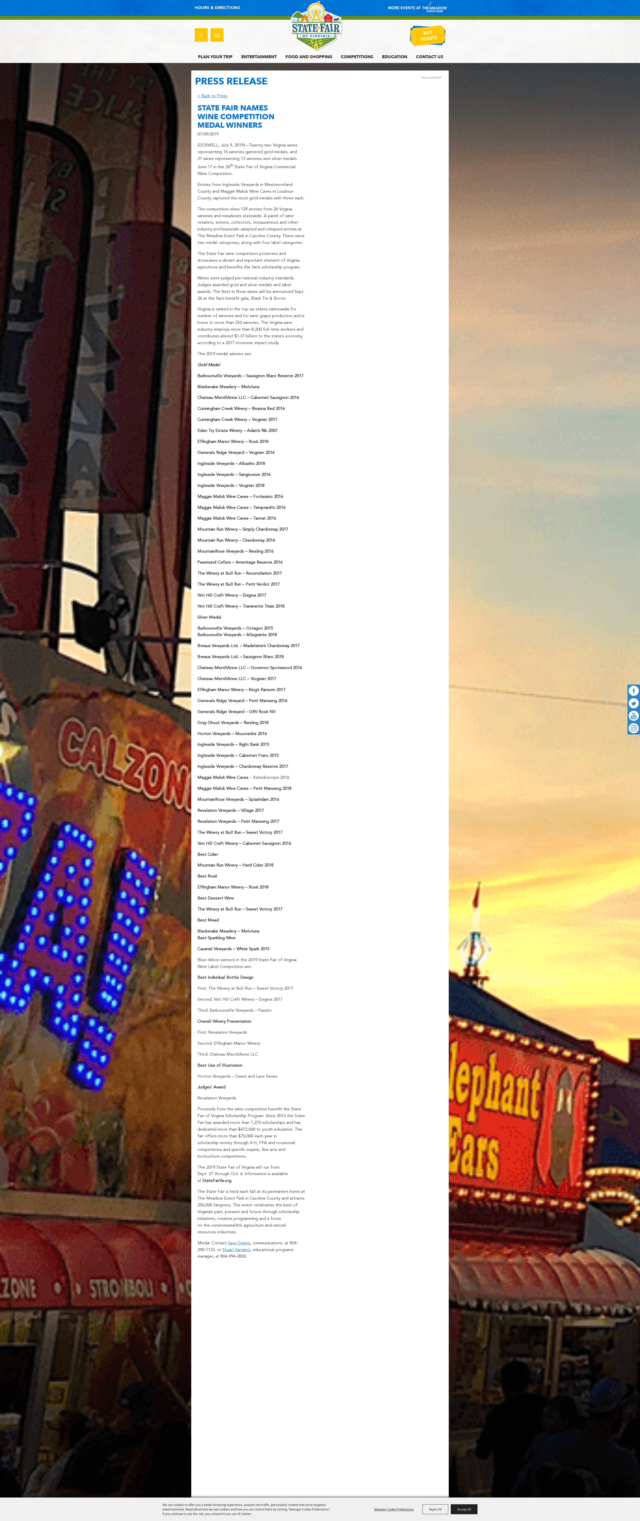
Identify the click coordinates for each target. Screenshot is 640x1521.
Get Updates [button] (217, 35)
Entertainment (259, 57)
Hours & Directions (217, 8)
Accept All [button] (464, 1509)
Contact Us (429, 57)
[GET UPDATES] (217, 35)
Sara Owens (239, 1243)
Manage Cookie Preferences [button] (394, 1509)
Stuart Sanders (236, 1250)
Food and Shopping (309, 57)
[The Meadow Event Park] (316, 26)
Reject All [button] (435, 1509)
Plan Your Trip (215, 57)
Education (394, 57)
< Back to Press (213, 96)
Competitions (357, 57)
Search (201, 35)
